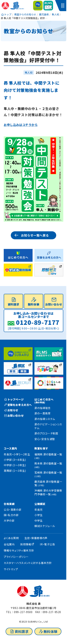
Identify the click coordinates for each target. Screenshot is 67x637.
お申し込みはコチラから (21, 124)
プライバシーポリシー (16, 557)
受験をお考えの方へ (19, 405)
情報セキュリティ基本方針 (19, 550)
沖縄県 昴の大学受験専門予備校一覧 (48, 492)
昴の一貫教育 (42, 413)
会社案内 (9, 544)
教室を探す (41, 448)
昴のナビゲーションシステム (48, 426)
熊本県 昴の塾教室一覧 (48, 465)
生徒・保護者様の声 (35, 538)
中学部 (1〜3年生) (15, 465)
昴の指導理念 (42, 408)
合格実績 (9, 504)
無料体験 (50, 631)
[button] (63, 5)
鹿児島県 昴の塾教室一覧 (48, 483)
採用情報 (25, 544)
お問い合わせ (53, 304)
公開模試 (39, 504)
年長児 (38, 509)
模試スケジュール (44, 526)
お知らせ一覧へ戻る (35, 235)
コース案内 (10, 448)
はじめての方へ (43, 401)
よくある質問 (11, 538)
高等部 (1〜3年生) (15, 470)
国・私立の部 (11, 515)
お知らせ (12, 410)
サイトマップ (11, 569)
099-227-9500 (23, 612)
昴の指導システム (44, 419)
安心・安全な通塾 (44, 439)
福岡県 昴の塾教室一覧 (48, 456)
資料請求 (21, 631)
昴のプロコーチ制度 (46, 433)
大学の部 (9, 520)
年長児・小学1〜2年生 (17, 454)
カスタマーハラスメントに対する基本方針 (28, 563)
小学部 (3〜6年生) (15, 460)
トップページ (15, 399)
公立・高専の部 (12, 509)
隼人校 (29, 72)
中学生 (38, 520)
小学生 (38, 515)
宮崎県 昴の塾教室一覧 (48, 474)
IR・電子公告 (47, 544)
